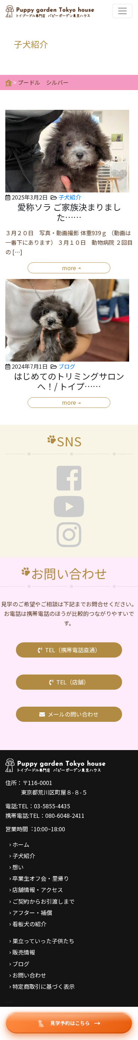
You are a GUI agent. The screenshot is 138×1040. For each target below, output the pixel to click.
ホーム (20, 844)
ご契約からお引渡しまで (43, 901)
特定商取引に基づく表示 (43, 986)
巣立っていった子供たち (43, 941)
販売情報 (23, 952)
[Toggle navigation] (122, 11)
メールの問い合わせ (73, 714)
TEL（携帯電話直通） (72, 650)
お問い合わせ (29, 975)
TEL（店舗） (72, 682)
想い (18, 867)
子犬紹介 (69, 197)
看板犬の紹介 (29, 924)
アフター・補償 (32, 912)
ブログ (66, 366)
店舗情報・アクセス (37, 889)
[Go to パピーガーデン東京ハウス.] (8, 82)
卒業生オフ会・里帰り (40, 878)
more (69, 267)
